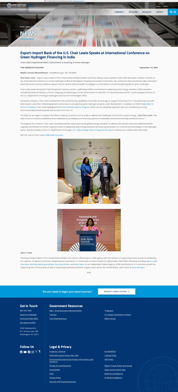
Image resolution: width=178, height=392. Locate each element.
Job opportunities (28, 322)
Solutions (133, 12)
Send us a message (28, 314)
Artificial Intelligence (113, 377)
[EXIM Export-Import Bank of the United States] (17, 5)
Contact (159, 12)
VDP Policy (108, 359)
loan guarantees (62, 264)
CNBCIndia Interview (54, 135)
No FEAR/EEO (110, 351)
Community (119, 12)
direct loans (79, 264)
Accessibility (54, 369)
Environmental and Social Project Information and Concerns (71, 360)
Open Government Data (115, 369)
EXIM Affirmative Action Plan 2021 (64, 355)
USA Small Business (58, 318)
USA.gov (53, 314)
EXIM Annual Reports (113, 373)
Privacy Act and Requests (60, 365)
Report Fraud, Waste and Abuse (118, 365)
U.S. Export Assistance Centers (117, 314)
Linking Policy (110, 355)
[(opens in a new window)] (21, 352)
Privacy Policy (55, 377)
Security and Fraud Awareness (62, 381)
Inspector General (57, 351)
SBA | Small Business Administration (65, 310)
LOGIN (31, 5)
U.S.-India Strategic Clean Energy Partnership (92, 130)
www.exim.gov (138, 267)
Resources (146, 12)
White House (110, 318)
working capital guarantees (42, 264)
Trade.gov (108, 310)
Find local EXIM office (29, 318)
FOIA (51, 373)
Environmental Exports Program (75, 107)
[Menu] (173, 12)
